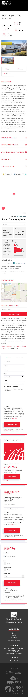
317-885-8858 (10, 467)
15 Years (14, 556)
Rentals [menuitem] (14, 639)
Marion (18, 346)
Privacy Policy (14, 418)
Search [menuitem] (14, 632)
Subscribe (11, 530)
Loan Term (6, 553)
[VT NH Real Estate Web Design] (14, 690)
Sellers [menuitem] (14, 635)
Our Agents (6, 480)
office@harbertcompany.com (14, 653)
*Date (5, 374)
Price (5, 561)
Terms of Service (13, 430)
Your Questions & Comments (11, 386)
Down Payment (7, 567)
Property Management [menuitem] (14, 640)
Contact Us (8, 357)
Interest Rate (7, 573)
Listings (9, 346)
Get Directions (14, 314)
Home (3, 346)
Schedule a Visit (19, 357)
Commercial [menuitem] (14, 637)
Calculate (12, 583)
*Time (5, 380)
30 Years (7, 556)
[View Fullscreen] (3, 290)
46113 (4, 348)
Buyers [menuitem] (14, 634)
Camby (24, 346)
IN (13, 346)
